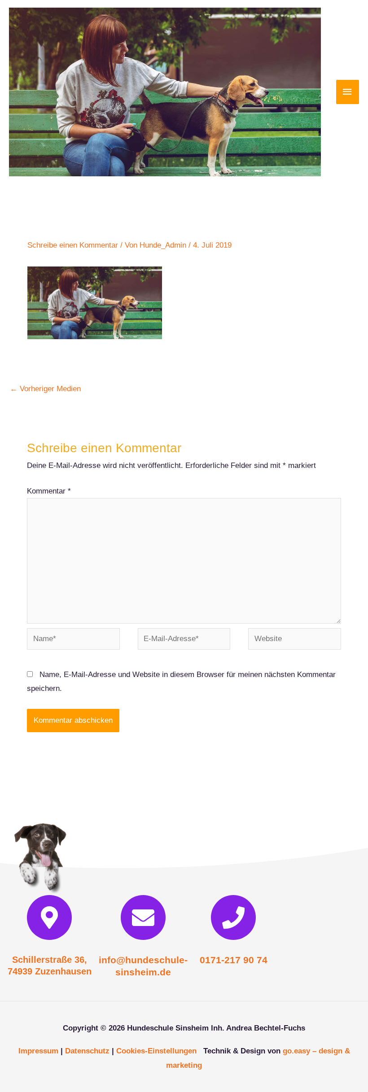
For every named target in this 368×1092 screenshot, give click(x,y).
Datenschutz (87, 1051)
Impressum (38, 1051)
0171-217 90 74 (233, 960)
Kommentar (49, 491)
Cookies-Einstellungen (156, 1051)
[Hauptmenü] (347, 92)
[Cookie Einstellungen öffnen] (20, 1080)
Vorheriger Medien (45, 388)
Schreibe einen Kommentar (72, 245)
